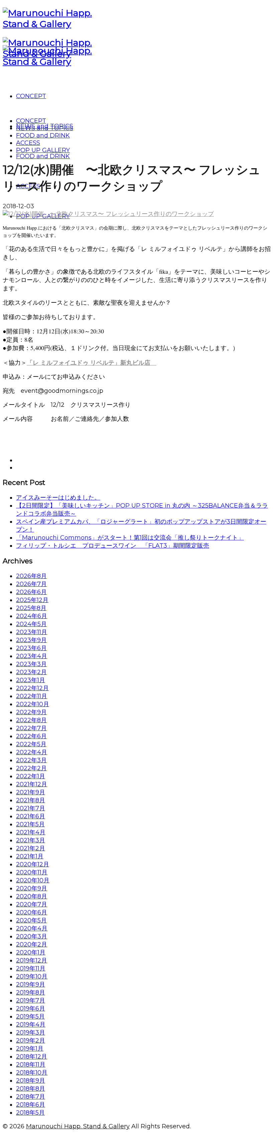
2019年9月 (30, 984)
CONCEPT (31, 120)
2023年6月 (31, 648)
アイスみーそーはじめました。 (58, 497)
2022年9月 (31, 712)
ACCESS (28, 143)
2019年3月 (30, 1032)
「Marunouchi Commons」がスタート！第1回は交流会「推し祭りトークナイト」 (130, 537)
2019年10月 (31, 976)
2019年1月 (29, 1048)
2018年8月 (30, 1088)
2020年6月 (31, 912)
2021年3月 (30, 840)
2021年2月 (30, 848)
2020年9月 (31, 888)
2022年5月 (31, 744)
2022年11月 (31, 696)
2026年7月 (31, 584)
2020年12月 (32, 864)
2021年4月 (30, 832)
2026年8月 (31, 576)
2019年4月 (30, 1024)
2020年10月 (32, 880)
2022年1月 (30, 776)
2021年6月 (30, 816)
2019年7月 (30, 1000)
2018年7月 (30, 1096)
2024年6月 (31, 616)
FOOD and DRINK (43, 135)
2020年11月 (31, 872)
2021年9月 (30, 792)
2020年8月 (31, 896)
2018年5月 (30, 1112)
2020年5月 (31, 920)
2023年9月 (31, 640)
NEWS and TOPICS (44, 128)
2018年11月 (30, 1064)
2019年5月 (30, 1016)
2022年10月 (32, 704)
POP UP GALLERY (43, 150)
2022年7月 (31, 728)
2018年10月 (31, 1072)
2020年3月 (31, 936)
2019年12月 (31, 960)
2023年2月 (31, 672)
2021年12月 (31, 784)
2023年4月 (31, 656)
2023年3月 (31, 664)
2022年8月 (31, 720)
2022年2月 (31, 768)
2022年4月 (31, 752)
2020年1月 (30, 952)
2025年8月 (31, 608)
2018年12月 (31, 1056)
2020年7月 (31, 904)
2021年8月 (30, 800)
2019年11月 (30, 968)
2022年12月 (32, 688)
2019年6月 (30, 1008)
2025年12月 (32, 600)
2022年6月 (31, 736)
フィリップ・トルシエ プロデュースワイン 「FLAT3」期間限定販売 (112, 545)
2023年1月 (30, 680)
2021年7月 (30, 808)
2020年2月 (31, 944)
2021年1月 (29, 856)
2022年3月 (31, 760)
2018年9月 (30, 1080)
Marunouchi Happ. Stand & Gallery (78, 1126)
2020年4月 (31, 928)
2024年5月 (31, 624)
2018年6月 (30, 1104)
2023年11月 (31, 632)
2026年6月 (31, 592)
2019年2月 (30, 1040)
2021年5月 (30, 824)
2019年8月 (30, 992)
